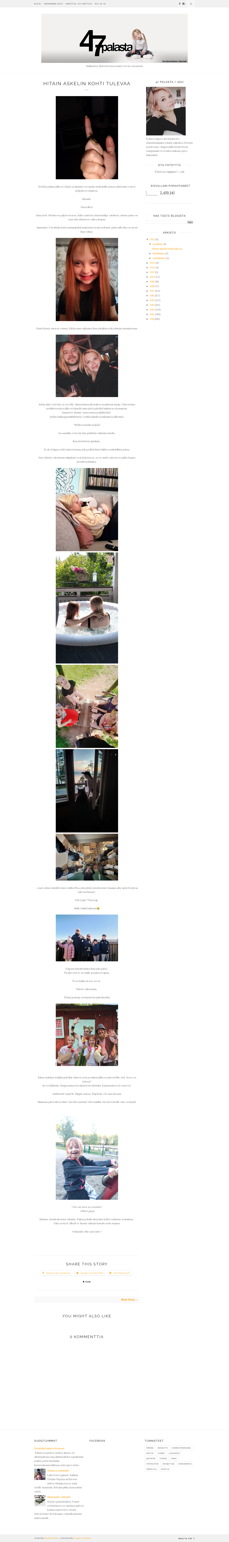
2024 (152, 262)
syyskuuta (158, 244)
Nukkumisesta (185, 1464)
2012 (152, 314)
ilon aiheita (174, 1453)
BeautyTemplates (51, 1538)
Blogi (37, 3)
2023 (152, 267)
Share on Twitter (92, 1273)
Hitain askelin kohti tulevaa (167, 248)
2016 (152, 295)
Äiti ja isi (100, 3)
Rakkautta (163, 1448)
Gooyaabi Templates (82, 1538)
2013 (152, 309)
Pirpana (149, 1448)
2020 (152, 276)
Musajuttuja (168, 1464)
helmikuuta (159, 253)
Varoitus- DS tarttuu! (79, 3)
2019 (152, 281)
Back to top (186, 1538)
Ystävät (163, 1458)
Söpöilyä (165, 1469)
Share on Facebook (58, 1273)
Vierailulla (151, 1469)
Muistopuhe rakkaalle (59, 1497)
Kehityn (149, 1453)
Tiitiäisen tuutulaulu (58, 1470)
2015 (152, 300)
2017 (152, 290)
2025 (152, 239)
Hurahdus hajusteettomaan (49, 1448)
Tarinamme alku (53, 3)
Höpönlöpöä (152, 1464)
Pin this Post (122, 1273)
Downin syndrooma (181, 1448)
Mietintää (150, 1458)
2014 (152, 304)
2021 (152, 272)
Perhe (174, 1458)
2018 (152, 286)
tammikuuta (159, 258)
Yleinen (161, 1453)
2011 (152, 318)
